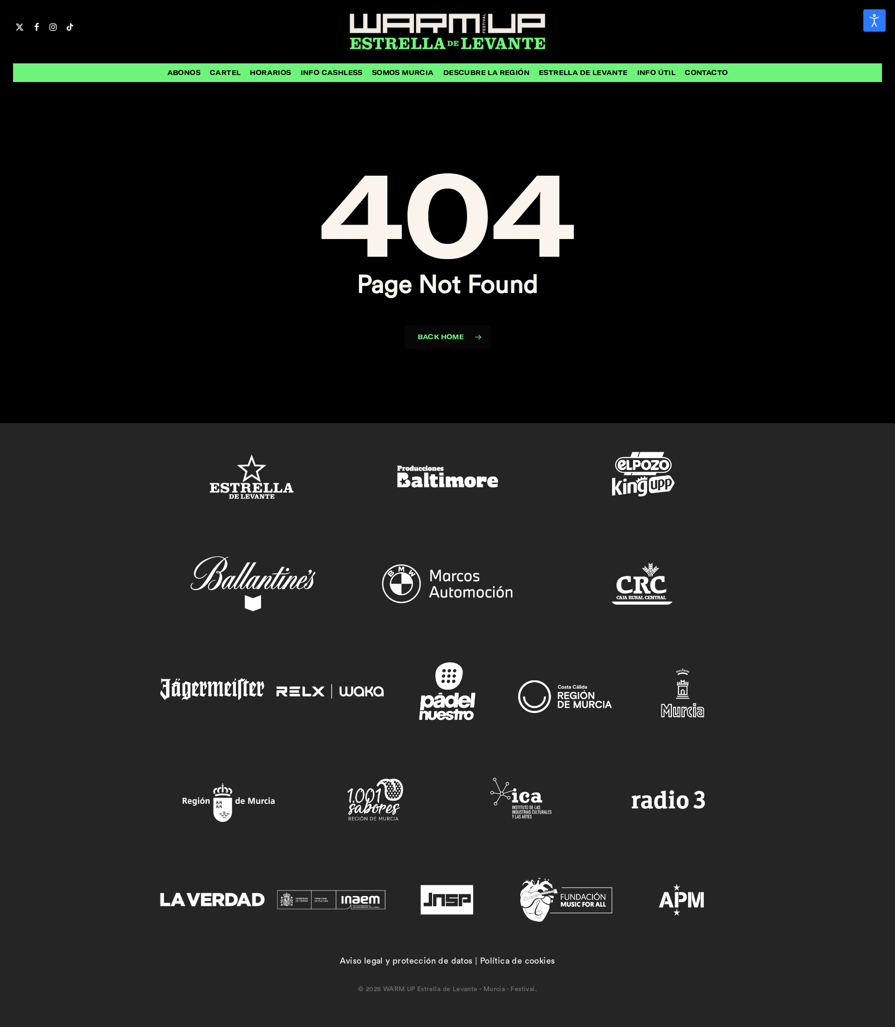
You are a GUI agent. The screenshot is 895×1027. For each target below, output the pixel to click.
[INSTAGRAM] (53, 26)
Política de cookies (517, 961)
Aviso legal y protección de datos (406, 961)
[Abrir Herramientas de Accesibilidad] (874, 20)
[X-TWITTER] (19, 26)
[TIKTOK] (70, 26)
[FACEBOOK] (36, 26)
